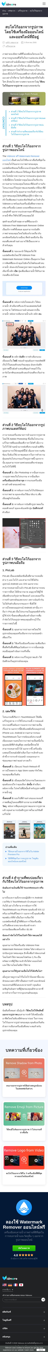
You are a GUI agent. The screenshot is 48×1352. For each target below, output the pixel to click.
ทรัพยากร (11, 11)
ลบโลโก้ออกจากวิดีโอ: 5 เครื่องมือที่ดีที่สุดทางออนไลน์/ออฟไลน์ (24, 1174)
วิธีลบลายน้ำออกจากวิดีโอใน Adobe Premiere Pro (23, 853)
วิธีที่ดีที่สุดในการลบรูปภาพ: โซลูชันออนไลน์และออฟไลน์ (23, 859)
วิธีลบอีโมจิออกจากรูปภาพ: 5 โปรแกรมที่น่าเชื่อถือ (24, 1131)
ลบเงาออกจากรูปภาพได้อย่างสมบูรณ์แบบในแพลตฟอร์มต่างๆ (24, 1087)
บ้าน (4, 11)
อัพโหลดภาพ (24, 1248)
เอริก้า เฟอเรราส (12, 42)
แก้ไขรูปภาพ (22, 11)
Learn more (29, 1350)
